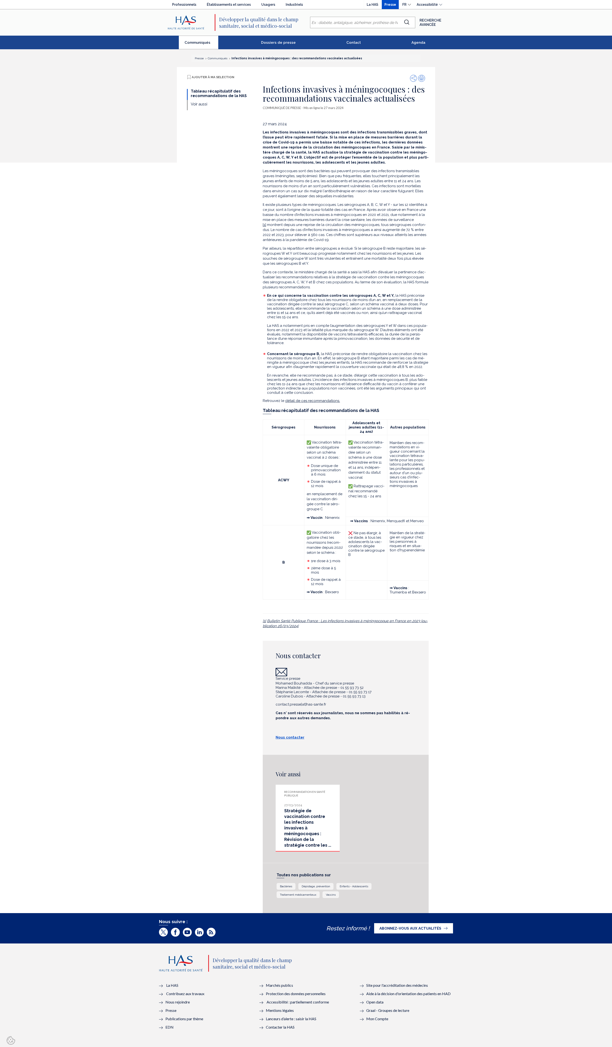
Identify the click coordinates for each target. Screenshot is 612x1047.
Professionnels (184, 4)
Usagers (268, 4)
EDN (169, 1027)
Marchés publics (280, 985)
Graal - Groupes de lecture (387, 1010)
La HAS (372, 4)
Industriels (294, 4)
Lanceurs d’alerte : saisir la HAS (291, 1018)
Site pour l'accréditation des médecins (397, 985)
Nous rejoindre (177, 1002)
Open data (374, 1002)
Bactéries (286, 886)
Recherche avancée (430, 22)
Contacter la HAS (280, 1027)
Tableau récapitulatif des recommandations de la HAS (219, 93)
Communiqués (201, 44)
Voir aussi (199, 104)
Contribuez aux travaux (185, 993)
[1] (264, 225)
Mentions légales (280, 1010)
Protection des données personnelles (296, 993)
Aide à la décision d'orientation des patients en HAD (408, 993)
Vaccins (331, 894)
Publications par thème (184, 1018)
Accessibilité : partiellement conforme (298, 1002)
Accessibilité (427, 4)
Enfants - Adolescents (354, 886)
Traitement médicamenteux (298, 894)
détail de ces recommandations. (312, 401)
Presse (390, 4)
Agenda (418, 42)
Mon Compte (377, 1018)
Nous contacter (290, 737)
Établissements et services (229, 4)
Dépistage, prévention (316, 886)
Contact (353, 42)
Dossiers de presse (278, 42)
